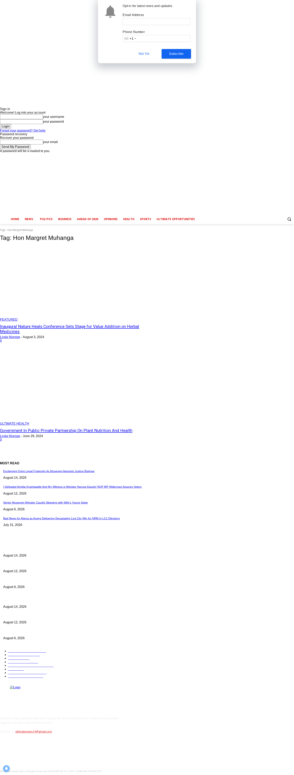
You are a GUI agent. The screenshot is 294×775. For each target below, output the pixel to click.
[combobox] (130, 38)
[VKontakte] (45, 750)
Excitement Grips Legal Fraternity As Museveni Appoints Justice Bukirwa (48, 471)
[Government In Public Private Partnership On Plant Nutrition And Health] (76, 388)
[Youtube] (291, 155)
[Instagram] (275, 155)
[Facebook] (269, 155)
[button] (289, 219)
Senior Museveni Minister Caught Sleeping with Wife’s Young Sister (45, 502)
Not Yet (144, 53)
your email (50, 142)
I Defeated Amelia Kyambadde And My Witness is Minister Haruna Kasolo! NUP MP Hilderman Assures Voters (72, 486)
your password (53, 121)
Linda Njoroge (10, 337)
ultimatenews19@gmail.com (33, 731)
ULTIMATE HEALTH (14, 423)
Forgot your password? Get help (22, 130)
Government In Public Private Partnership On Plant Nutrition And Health (66, 430)
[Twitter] (280, 155)
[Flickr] (24, 750)
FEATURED (9, 319)
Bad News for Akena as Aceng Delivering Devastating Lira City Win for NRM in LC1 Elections (61, 518)
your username (53, 116)
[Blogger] (4, 750)
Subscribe (176, 53)
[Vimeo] (286, 155)
